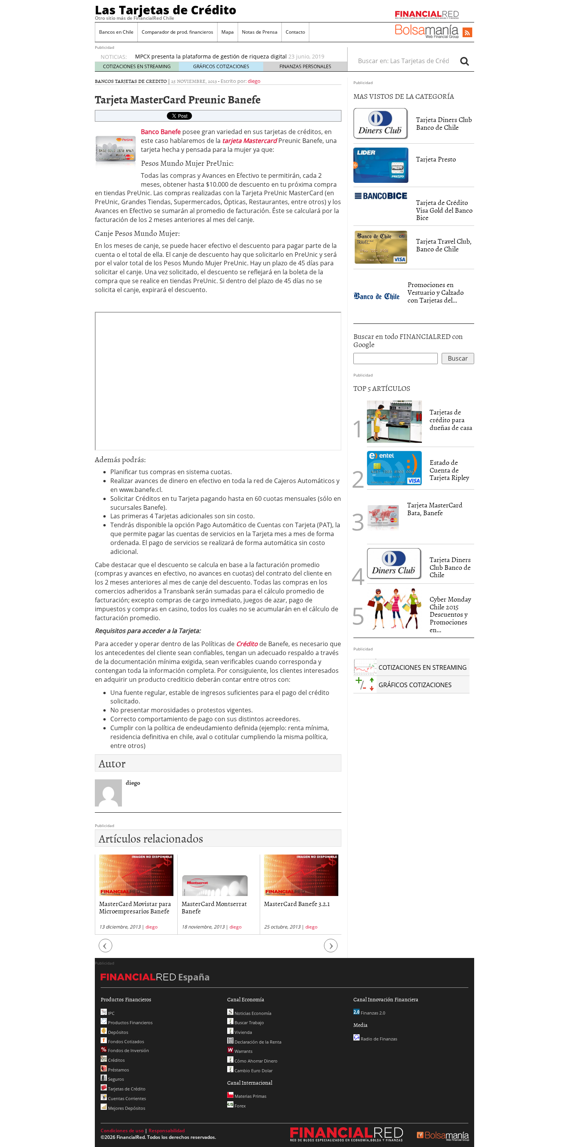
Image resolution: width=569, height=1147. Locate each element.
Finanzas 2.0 (372, 1013)
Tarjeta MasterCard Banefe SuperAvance (301, 907)
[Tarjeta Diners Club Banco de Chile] (380, 123)
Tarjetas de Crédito (126, 1089)
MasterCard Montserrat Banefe (132, 907)
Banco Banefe (161, 131)
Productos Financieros (130, 1022)
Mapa (227, 32)
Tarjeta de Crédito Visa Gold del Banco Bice (444, 210)
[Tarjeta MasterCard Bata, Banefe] (383, 516)
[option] (234, 57)
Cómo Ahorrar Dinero (255, 1061)
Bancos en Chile (116, 32)
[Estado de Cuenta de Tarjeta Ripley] (394, 468)
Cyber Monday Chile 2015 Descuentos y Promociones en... (450, 614)
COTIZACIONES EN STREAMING (137, 66)
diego (254, 80)
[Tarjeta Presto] (380, 164)
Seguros (115, 1079)
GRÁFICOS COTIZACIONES (221, 66)
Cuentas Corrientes (126, 1098)
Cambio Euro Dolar (253, 1070)
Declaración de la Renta (257, 1042)
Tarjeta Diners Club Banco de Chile (444, 123)
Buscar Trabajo (248, 1022)
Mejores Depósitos (126, 1108)
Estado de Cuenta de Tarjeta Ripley (449, 470)
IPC (111, 1013)
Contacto (295, 32)
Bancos (104, 81)
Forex (239, 1106)
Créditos (116, 1060)
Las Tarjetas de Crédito (166, 10)
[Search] (464, 60)
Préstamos (118, 1070)
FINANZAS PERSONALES (305, 66)
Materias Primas (249, 1096)
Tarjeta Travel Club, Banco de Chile (443, 245)
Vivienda (242, 1032)
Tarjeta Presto (436, 159)
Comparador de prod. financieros (177, 32)
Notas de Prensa (260, 32)
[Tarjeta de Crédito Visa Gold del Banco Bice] (380, 195)
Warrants (242, 1051)
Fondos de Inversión (128, 1050)
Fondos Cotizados (125, 1041)
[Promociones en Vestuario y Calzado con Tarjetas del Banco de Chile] (376, 295)
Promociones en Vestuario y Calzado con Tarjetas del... (436, 292)
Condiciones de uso (122, 1130)
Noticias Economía (252, 1013)
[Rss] (467, 33)
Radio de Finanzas (378, 1039)
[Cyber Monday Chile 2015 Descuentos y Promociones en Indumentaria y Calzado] (394, 609)
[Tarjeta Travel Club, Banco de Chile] (380, 247)
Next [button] (331, 950)
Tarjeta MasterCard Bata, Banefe (435, 509)
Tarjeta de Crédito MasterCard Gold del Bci (191, 56)
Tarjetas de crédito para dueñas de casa (451, 420)
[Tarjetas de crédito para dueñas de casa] (394, 421)
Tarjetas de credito (141, 81)
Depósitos (117, 1032)
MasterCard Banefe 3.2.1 (214, 903)
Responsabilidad (167, 1130)
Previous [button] (105, 950)
